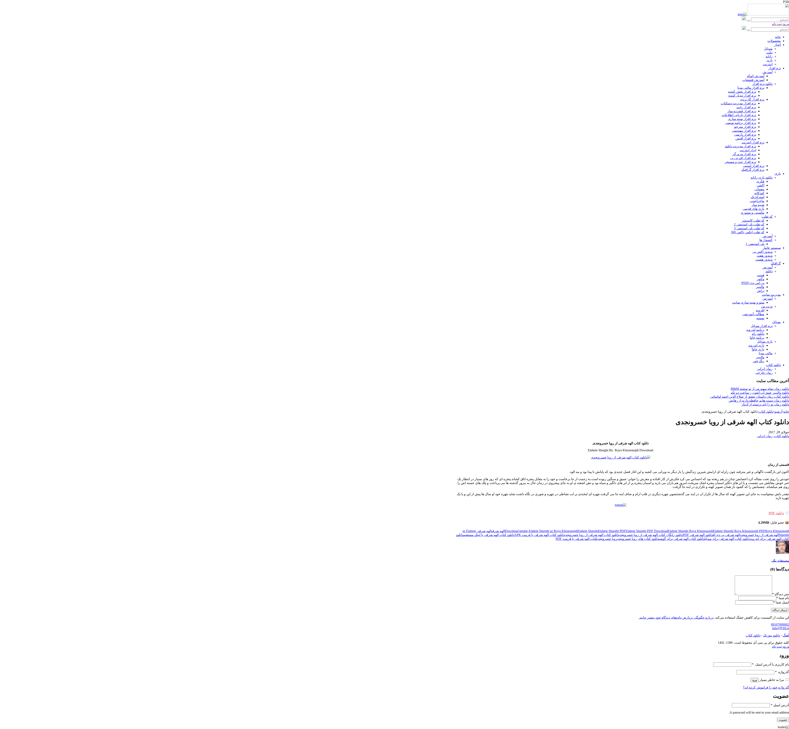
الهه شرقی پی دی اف (726, 535)
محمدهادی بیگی (780, 560)
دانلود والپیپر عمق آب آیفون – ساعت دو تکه (760, 392)
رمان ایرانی (765, 436)
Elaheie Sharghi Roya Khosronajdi (690, 531)
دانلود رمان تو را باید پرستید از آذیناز (765, 404)
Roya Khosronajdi (777, 531)
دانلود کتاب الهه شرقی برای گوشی (681, 539)
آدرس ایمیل (780, 705)
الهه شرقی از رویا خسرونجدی (759, 535)
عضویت (783, 719)
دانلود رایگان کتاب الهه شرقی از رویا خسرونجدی (651, 535)
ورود (785, 24)
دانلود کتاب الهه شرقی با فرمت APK (539, 535)
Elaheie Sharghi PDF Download (647, 531)
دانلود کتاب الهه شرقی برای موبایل (727, 539)
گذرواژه (782, 672)
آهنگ (786, 635)
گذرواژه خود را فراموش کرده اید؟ (766, 687)
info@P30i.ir (780, 628)
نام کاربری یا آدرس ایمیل (770, 664)
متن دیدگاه (780, 594)
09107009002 (780, 624)
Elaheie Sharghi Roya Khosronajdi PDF (739, 531)
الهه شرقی (498, 531)
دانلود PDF (776, 513)
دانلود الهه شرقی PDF (698, 535)
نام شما (784, 598)
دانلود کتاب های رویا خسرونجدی (638, 539)
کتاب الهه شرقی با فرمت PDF (576, 539)
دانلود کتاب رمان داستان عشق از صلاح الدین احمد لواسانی (749, 396)
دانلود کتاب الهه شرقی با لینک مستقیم (488, 535)
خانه (786, 411)
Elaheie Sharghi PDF (612, 531)
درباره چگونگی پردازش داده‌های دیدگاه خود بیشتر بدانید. (676, 617)
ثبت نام (777, 24)
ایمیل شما (782, 602)
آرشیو (778, 411)
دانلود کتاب (766, 411)
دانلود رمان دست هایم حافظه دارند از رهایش (759, 400)
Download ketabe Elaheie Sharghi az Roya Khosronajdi (541, 531)
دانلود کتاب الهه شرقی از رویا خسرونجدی (592, 535)
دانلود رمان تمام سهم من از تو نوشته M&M (760, 388)
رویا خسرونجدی (607, 539)
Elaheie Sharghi (588, 531)
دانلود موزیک (771, 635)
